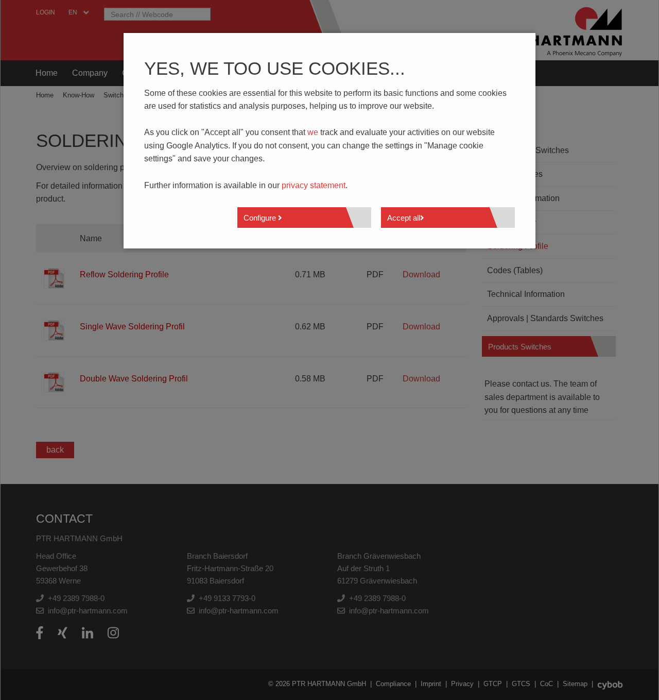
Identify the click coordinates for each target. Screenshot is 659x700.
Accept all (403, 217)
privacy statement (313, 185)
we (312, 132)
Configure (261, 217)
